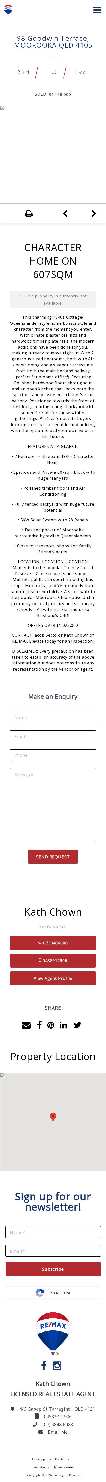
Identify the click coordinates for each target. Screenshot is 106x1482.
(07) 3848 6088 (57, 1424)
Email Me (57, 1432)
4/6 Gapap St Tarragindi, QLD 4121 (56, 1409)
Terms (66, 1292)
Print (20, 213)
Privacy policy (42, 1459)
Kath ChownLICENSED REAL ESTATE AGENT (52, 1388)
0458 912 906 (57, 1416)
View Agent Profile (53, 978)
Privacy (53, 1292)
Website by (41, 1467)
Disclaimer (63, 1459)
